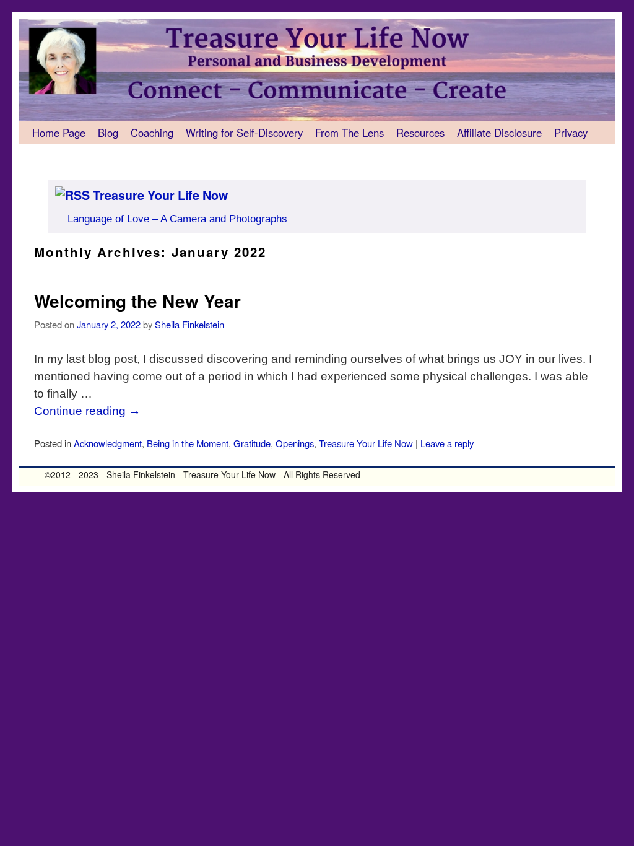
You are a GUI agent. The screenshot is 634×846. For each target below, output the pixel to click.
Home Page (58, 132)
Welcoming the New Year (137, 301)
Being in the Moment (187, 443)
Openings (295, 443)
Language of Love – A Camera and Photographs (177, 219)
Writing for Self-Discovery (244, 132)
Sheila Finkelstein (189, 324)
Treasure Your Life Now (160, 195)
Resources (420, 132)
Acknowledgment (108, 443)
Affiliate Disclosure (499, 132)
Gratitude (252, 443)
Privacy (571, 132)
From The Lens (349, 132)
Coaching (152, 132)
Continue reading (87, 410)
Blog (108, 132)
